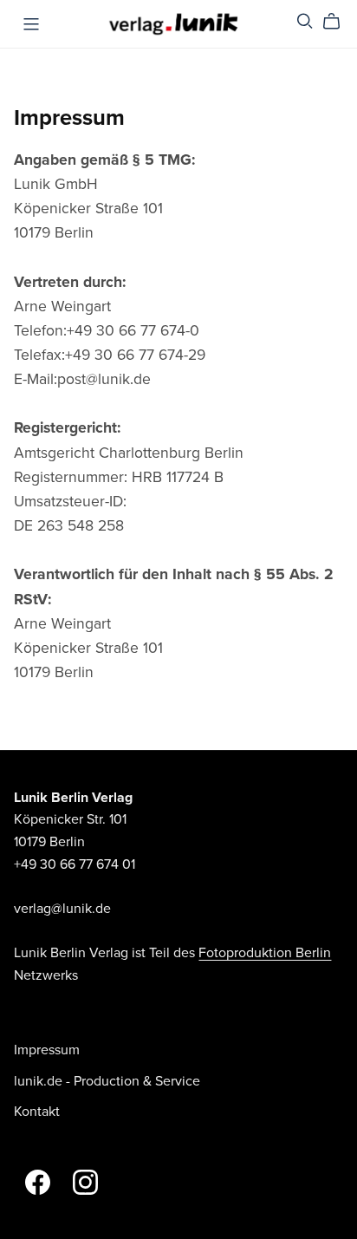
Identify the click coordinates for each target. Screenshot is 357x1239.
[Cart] (338, 21)
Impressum (47, 1050)
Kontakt (37, 1111)
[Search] (305, 21)
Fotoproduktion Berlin (264, 953)
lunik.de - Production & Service (107, 1081)
